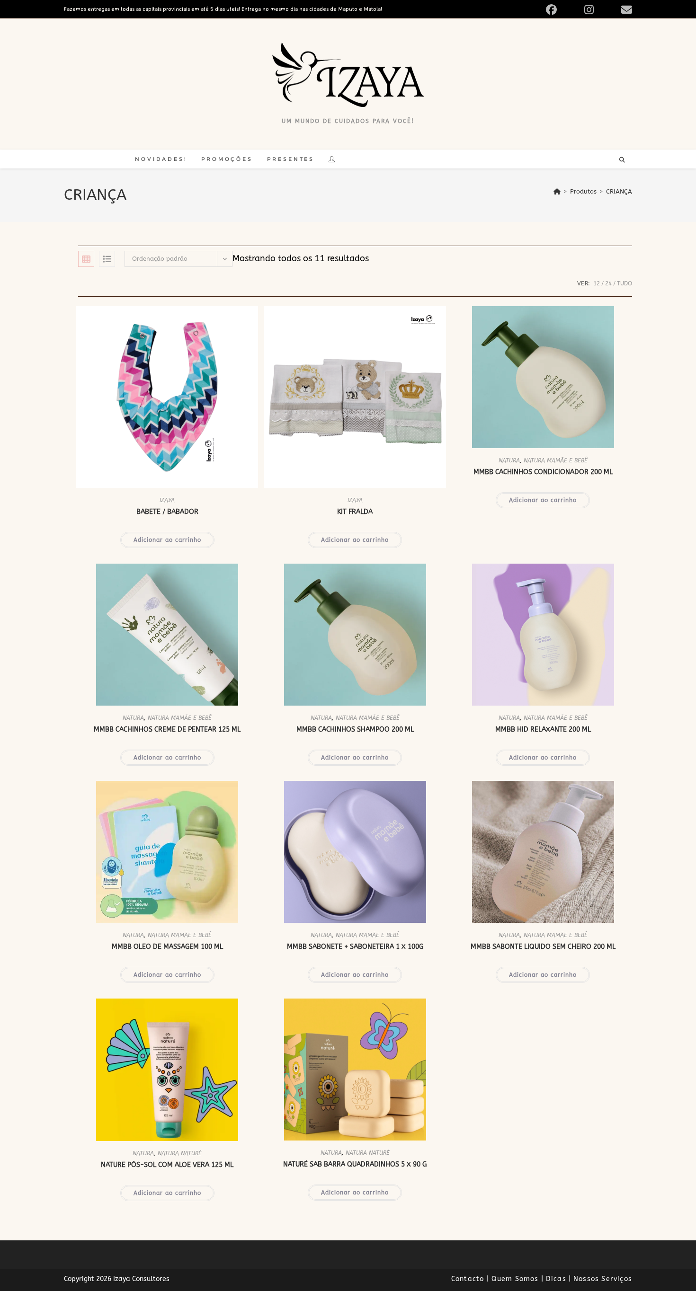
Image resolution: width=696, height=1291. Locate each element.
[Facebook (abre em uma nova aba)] (562, 9)
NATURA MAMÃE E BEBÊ (556, 460)
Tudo (624, 283)
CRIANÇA (619, 191)
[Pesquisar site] (622, 160)
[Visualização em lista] (107, 259)
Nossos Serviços (602, 1279)
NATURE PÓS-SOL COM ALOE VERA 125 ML (167, 1165)
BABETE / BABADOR (167, 512)
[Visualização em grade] (86, 259)
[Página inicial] (557, 191)
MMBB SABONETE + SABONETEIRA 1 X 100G (355, 947)
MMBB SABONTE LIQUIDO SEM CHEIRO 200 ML (543, 947)
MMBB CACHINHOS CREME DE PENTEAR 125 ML (167, 729)
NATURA (509, 460)
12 (596, 283)
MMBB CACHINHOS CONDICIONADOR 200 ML (543, 472)
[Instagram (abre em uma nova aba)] (599, 9)
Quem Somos (515, 1279)
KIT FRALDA (355, 512)
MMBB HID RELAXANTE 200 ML (543, 729)
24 (608, 283)
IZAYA (167, 500)
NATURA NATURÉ (180, 1153)
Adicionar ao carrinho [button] (167, 540)
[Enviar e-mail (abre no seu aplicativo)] (625, 9)
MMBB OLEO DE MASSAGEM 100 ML (167, 947)
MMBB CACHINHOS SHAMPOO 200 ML (355, 729)
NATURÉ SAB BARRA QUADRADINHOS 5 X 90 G (355, 1164)
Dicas (556, 1279)
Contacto (467, 1279)
